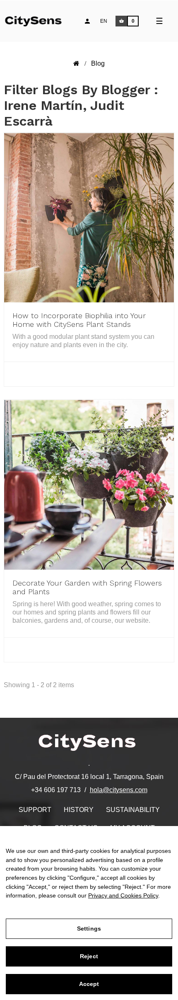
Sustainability (133, 809)
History (79, 809)
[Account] (87, 21)
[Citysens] (38, 20)
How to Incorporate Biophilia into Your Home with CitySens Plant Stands (79, 320)
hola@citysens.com (118, 789)
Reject (89, 956)
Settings (89, 928)
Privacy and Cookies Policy (123, 895)
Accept (89, 984)
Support (35, 809)
